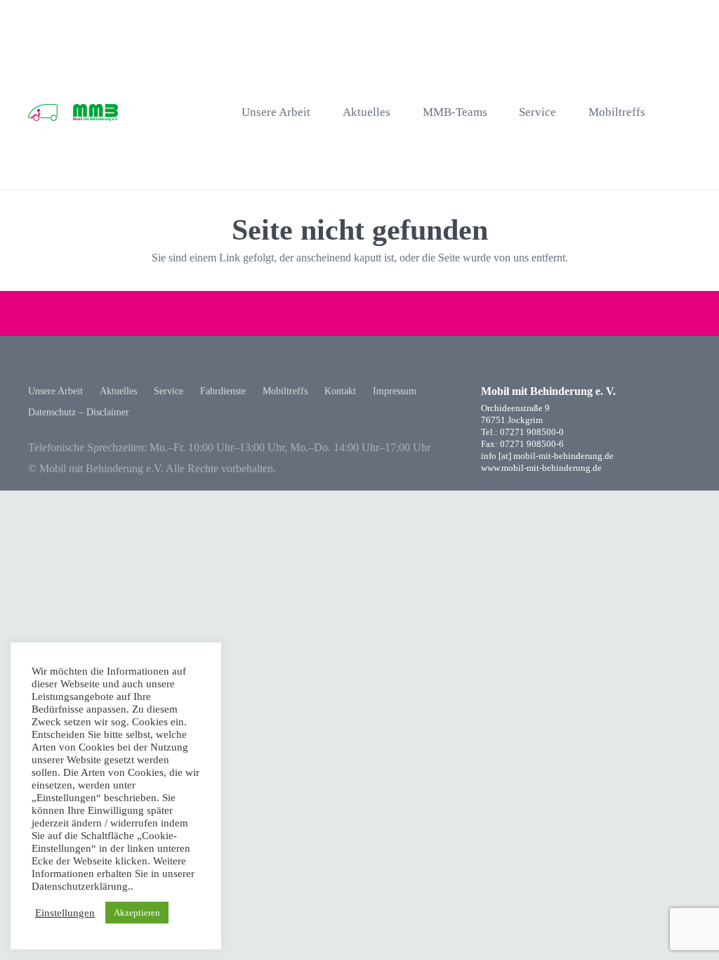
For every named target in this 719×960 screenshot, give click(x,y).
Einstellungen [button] (65, 913)
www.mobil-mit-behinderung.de (541, 468)
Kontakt (340, 391)
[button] (684, 113)
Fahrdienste (223, 391)
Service (168, 391)
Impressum (394, 391)
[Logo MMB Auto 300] (43, 113)
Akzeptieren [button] (137, 912)
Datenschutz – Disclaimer (78, 412)
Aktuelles (118, 391)
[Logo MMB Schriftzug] (95, 113)
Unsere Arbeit (55, 391)
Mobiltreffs (285, 391)
